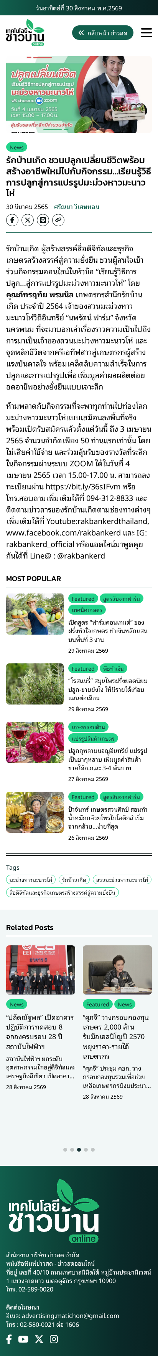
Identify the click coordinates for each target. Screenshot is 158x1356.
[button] (65, 1150)
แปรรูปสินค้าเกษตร (93, 738)
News (17, 147)
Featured (83, 598)
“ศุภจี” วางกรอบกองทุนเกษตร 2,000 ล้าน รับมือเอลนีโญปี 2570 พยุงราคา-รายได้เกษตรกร (116, 1036)
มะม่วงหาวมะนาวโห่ (31, 879)
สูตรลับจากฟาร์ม (121, 598)
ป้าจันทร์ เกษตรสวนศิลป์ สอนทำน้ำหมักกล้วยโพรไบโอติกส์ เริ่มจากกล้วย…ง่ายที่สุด (108, 817)
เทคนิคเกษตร (87, 609)
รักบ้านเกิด (74, 879)
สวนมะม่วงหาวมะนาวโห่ (122, 879)
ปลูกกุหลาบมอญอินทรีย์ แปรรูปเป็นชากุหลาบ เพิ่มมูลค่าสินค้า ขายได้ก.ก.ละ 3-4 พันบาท (107, 758)
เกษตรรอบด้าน (88, 726)
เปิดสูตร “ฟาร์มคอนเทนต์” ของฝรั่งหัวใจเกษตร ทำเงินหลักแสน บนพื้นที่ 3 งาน (108, 630)
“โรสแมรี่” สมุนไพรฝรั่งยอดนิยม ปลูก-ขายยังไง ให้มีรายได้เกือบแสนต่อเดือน (108, 689)
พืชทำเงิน (113, 668)
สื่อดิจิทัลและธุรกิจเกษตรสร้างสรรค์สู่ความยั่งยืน (62, 892)
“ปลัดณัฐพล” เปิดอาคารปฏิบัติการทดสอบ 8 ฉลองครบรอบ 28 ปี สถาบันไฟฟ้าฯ (40, 1031)
